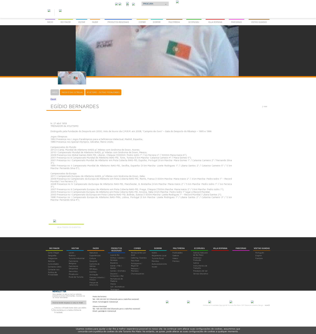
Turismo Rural (158, 258)
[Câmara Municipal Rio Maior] (167, 302)
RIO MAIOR (54, 248)
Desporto (93, 261)
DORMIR (158, 248)
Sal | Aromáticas (117, 287)
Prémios (175, 261)
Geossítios (73, 271)
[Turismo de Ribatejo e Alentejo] (252, 302)
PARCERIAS (241, 248)
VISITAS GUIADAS (262, 248)
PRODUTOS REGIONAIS (116, 249)
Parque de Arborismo (94, 283)
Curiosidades (53, 264)
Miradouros (73, 274)
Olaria (113, 284)
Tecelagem (114, 289)
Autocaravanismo (159, 264)
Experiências (95, 255)
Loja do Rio (114, 255)
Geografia (52, 255)
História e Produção (197, 259)
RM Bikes (93, 269)
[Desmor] (188, 302)
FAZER (96, 248)
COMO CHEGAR (104, 3)
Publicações (177, 253)
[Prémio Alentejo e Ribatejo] (177, 2)
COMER (137, 248)
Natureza (94, 253)
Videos (175, 258)
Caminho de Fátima (95, 265)
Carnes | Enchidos (118, 271)
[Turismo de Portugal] (231, 302)
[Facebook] (120, 3)
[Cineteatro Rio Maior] (209, 302)
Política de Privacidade (53, 273)
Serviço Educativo (200, 274)
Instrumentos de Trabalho (200, 267)
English (258, 255)
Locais (71, 253)
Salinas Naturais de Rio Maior (200, 254)
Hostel (154, 267)
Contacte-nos (53, 269)
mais (265, 106)
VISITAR (75, 248)
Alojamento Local (159, 255)
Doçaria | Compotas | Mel (117, 275)
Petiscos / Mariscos (135, 269)
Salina (196, 263)
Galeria (175, 255)
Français (259, 258)
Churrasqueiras (137, 274)
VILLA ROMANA (220, 248)
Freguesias (52, 258)
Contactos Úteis (54, 267)
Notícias (51, 261)
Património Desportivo (73, 267)
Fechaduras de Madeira (116, 280)
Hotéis (154, 253)
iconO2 (267, 305)
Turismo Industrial (76, 258)
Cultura (93, 258)
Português (259, 253)
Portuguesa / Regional (136, 264)
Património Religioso (73, 262)
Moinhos (155, 261)
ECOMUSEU (199, 248)
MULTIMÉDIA (179, 248)
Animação (94, 274)
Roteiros (72, 255)
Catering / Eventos (139, 258)
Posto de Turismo (76, 277)
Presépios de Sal (200, 271)
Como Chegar (53, 253)
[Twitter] (116, 3)
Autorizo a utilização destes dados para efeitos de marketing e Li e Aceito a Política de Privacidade (70, 310)
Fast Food (135, 260)
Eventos (93, 272)
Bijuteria (114, 263)
